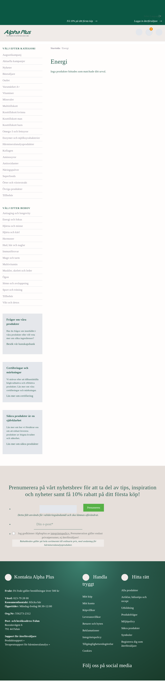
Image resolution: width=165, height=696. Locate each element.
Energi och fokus (12, 219)
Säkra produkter (130, 628)
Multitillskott (10, 106)
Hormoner (8, 238)
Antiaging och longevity (16, 213)
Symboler (126, 635)
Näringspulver (11, 169)
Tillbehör (8, 195)
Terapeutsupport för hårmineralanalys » (27, 644)
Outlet (6, 80)
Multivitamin (10, 264)
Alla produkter (129, 590)
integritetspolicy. (60, 533)
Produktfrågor (129, 614)
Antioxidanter (11, 163)
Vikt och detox (11, 302)
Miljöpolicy (128, 621)
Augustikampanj (12, 54)
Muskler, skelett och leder (17, 270)
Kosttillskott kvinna (14, 112)
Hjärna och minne (13, 225)
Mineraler (8, 99)
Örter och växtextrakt (15, 182)
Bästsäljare (9, 73)
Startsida (55, 48)
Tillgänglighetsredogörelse (97, 644)
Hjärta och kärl (11, 232)
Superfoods (9, 176)
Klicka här (35, 602)
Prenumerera (93, 507)
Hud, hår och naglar (14, 245)
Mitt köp (87, 596)
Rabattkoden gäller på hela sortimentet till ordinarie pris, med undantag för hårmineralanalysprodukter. (58, 543)
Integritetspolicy (92, 637)
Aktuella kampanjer (14, 61)
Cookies (87, 650)
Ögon (6, 277)
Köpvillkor (88, 610)
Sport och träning (12, 289)
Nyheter (7, 67)
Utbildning (127, 607)
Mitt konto (88, 603)
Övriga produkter (12, 189)
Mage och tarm (11, 257)
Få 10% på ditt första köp (80, 21)
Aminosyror (9, 157)
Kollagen (8, 150)
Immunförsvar (11, 251)
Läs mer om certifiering (20, 395)
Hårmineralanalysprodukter (18, 144)
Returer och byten (92, 623)
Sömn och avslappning (16, 283)
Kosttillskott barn (13, 125)
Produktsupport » (15, 640)
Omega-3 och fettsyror (15, 131)
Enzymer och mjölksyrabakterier (21, 137)
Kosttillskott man (12, 118)
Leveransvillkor (91, 616)
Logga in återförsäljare (146, 21)
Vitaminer (8, 93)
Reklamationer (90, 630)
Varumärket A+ (11, 86)
